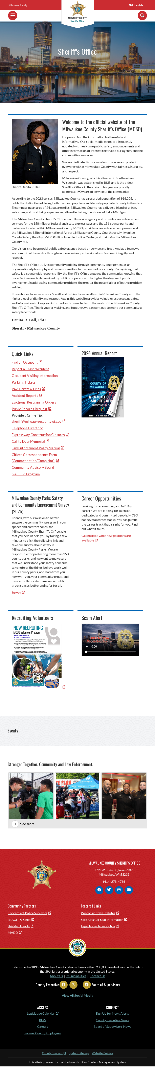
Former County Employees (42, 1033)
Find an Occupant (25, 362)
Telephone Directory (27, 428)
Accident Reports (25, 395)
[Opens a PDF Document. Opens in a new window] (38, 687)
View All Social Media (77, 995)
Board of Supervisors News (112, 1026)
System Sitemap (79, 1053)
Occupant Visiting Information (35, 375)
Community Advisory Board (33, 467)
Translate (138, 5)
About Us (56, 976)
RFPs (42, 1020)
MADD (13, 932)
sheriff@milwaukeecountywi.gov (37, 421)
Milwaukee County (18, 5)
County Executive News (112, 1020)
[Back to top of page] (146, 1077)
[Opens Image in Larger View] (31, 797)
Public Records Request (29, 409)
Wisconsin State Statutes (98, 913)
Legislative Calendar (41, 1013)
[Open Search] (142, 15)
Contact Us (97, 976)
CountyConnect (52, 1053)
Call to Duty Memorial (28, 441)
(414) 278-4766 (114, 881)
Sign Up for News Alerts (112, 1013)
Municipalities (76, 976)
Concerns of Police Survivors (27, 913)
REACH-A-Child (19, 919)
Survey (16, 592)
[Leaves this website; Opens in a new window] (103, 416)
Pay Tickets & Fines (26, 389)
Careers (42, 1026)
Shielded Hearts (19, 926)
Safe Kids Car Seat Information (102, 919)
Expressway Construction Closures (38, 435)
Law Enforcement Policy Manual (36, 448)
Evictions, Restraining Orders (34, 402)
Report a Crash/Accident (30, 369)
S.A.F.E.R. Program (26, 474)
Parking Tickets (24, 382)
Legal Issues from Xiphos (98, 926)
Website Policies (102, 1053)
